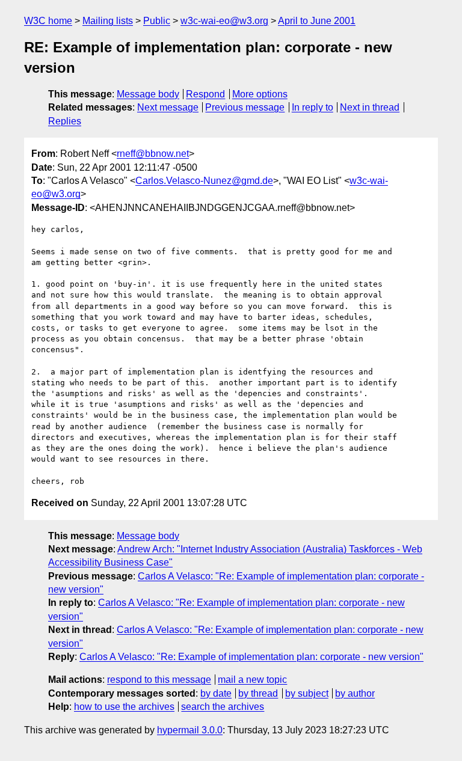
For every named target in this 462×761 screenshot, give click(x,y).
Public (156, 21)
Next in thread (369, 107)
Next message (168, 107)
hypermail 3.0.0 (190, 730)
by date (216, 693)
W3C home (48, 21)
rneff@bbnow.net (153, 153)
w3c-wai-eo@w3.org (224, 21)
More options (260, 94)
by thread (258, 693)
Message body (148, 94)
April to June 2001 (317, 21)
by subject (306, 693)
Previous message (245, 107)
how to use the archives (124, 706)
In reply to (312, 107)
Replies (64, 121)
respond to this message (159, 679)
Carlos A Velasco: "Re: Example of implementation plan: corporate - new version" (251, 657)
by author (355, 693)
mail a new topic (252, 679)
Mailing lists (107, 21)
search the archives (222, 706)
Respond (205, 94)
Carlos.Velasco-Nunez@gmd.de (204, 181)
